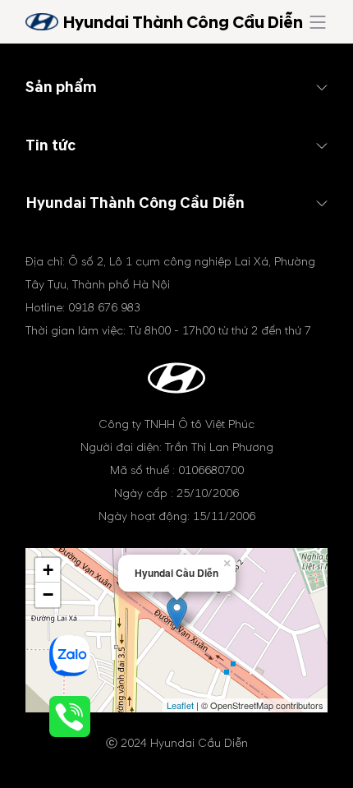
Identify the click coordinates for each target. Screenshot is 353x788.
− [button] (48, 594)
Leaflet (180, 705)
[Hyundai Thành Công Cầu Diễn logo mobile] (41, 21)
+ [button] (48, 570)
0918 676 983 (104, 308)
